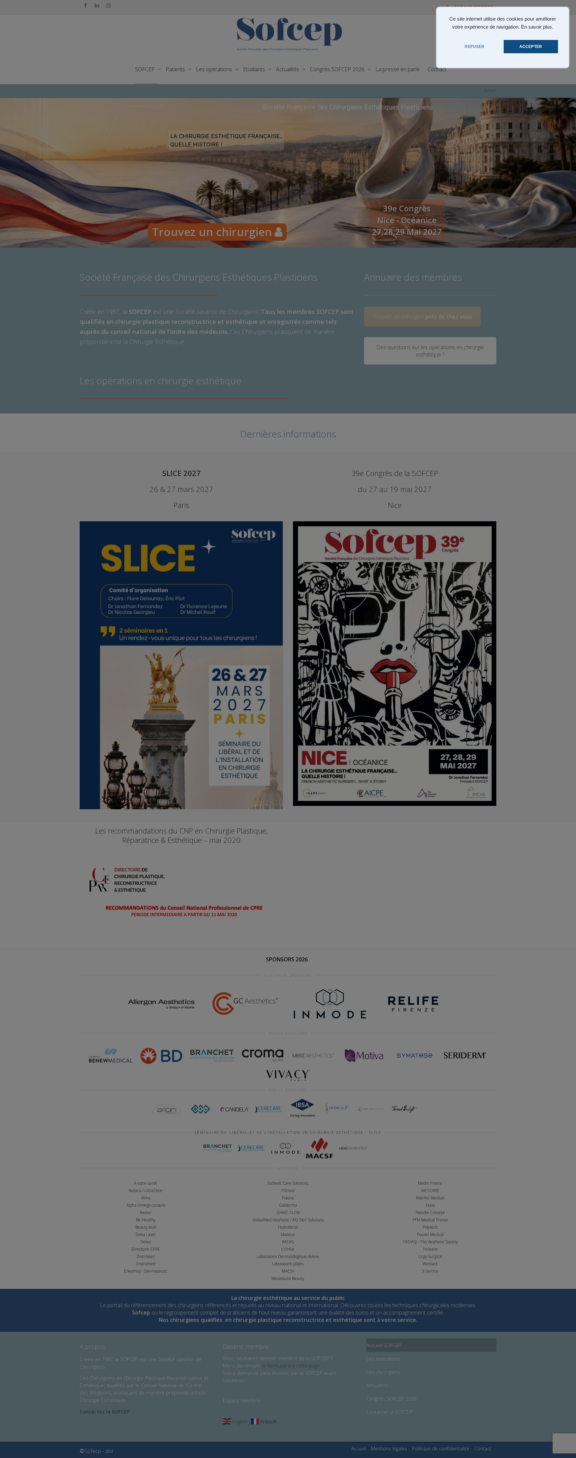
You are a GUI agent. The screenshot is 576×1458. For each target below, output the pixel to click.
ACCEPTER (530, 46)
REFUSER (474, 46)
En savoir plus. (537, 27)
